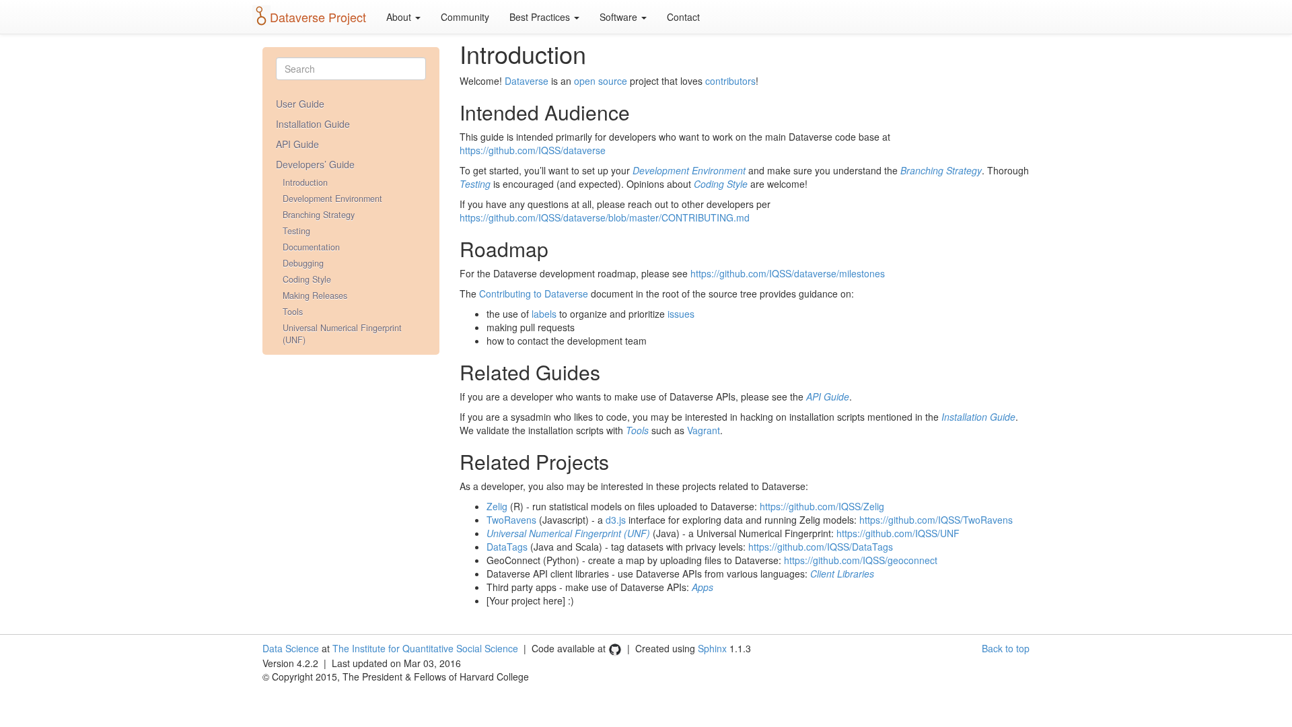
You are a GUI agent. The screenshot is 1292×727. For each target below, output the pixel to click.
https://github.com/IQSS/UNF (898, 533)
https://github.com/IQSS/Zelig (822, 506)
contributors (730, 81)
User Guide (300, 103)
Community (465, 17)
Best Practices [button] (541, 17)
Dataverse (526, 81)
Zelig (497, 506)
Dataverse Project (318, 17)
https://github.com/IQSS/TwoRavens (936, 519)
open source (600, 81)
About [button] (400, 17)
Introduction (305, 182)
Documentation (311, 247)
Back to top (1006, 648)
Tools (293, 312)
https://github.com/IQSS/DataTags (820, 546)
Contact (683, 17)
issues (681, 313)
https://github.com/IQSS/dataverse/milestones (787, 273)
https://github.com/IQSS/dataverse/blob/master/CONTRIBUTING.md (605, 217)
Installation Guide (313, 124)
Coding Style (307, 279)
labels (544, 313)
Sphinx (712, 648)
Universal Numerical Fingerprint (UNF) (342, 334)
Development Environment (332, 199)
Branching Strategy (319, 215)
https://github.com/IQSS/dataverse (533, 150)
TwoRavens (511, 519)
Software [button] (620, 17)
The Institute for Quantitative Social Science (425, 648)
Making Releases (315, 295)
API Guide (297, 144)
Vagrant (703, 430)
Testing (296, 231)
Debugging (303, 263)
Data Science (290, 648)
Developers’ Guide (315, 164)
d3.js (616, 519)
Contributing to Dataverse (533, 293)
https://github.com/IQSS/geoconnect (860, 560)
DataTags (507, 546)
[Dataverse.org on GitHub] (615, 648)
